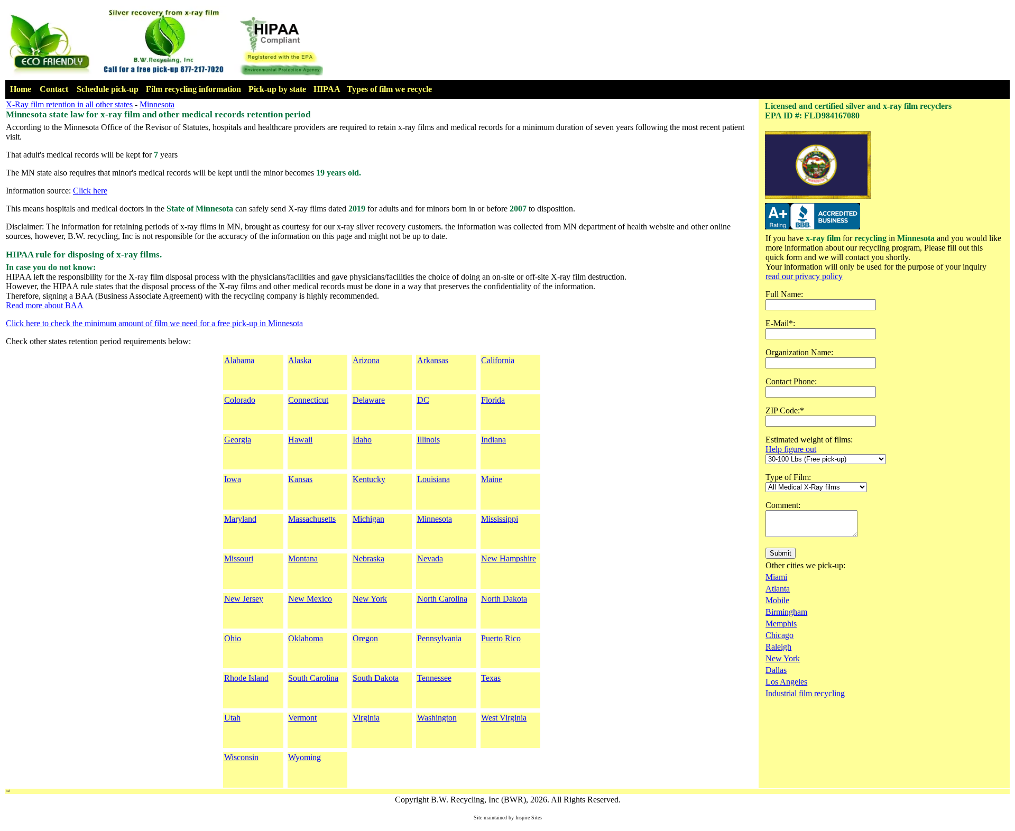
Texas (491, 677)
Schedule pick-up (108, 89)
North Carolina (442, 598)
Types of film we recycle (389, 89)
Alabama (239, 360)
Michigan (368, 518)
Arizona (366, 360)
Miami (776, 577)
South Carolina (313, 677)
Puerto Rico (501, 638)
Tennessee (434, 677)
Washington (437, 717)
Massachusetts (312, 518)
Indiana (493, 439)
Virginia (366, 717)
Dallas (776, 670)
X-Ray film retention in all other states (69, 104)
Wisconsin (241, 757)
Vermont (302, 717)
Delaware (369, 399)
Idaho (362, 439)
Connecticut (308, 399)
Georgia (237, 439)
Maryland (240, 518)
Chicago (779, 635)
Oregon (365, 638)
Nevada (430, 558)
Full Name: (784, 294)
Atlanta (777, 588)
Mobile (777, 600)
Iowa (232, 479)
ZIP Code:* (784, 410)
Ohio (232, 638)
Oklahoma (305, 638)
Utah (232, 717)
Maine (491, 479)
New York (370, 598)
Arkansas (432, 360)
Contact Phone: (791, 381)
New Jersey (243, 598)
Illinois (428, 439)
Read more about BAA (45, 305)
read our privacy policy (804, 276)
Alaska (299, 360)
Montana (303, 558)
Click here (90, 190)
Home (20, 89)
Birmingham (786, 611)
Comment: (782, 505)
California (497, 360)
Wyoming (304, 757)
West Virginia (504, 717)
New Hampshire (508, 558)
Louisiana (433, 479)
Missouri (238, 558)
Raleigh (778, 646)
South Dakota (376, 677)
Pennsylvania (439, 638)
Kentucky (369, 479)
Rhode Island (246, 677)
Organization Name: (799, 352)
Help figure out (790, 449)
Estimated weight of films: (809, 439)
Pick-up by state (277, 89)
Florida (493, 399)
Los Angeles (786, 681)
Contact (54, 89)
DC (423, 399)
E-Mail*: (780, 323)
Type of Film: (788, 477)
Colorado (239, 399)
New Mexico (310, 598)
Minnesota (157, 104)
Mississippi (499, 518)
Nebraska (368, 558)
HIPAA (326, 89)
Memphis (781, 623)
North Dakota (504, 598)
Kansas (300, 479)
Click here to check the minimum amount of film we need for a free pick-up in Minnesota (154, 323)
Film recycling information (193, 89)
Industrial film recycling (805, 693)
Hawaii (300, 439)
